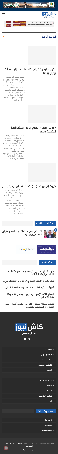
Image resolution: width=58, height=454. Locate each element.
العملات (49, 390)
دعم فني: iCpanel (29, 449)
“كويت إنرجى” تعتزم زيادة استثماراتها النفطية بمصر (33, 129)
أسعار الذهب (47, 425)
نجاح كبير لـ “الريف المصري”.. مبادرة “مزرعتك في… (28, 281)
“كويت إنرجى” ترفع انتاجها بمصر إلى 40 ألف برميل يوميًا (30, 71)
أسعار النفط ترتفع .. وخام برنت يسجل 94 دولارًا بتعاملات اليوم (30, 295)
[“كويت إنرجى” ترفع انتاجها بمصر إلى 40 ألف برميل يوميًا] (42, 55)
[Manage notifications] (6, 448)
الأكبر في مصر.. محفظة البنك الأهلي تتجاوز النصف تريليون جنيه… (22, 233)
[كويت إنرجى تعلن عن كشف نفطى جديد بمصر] (42, 172)
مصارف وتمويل (47, 359)
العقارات (49, 370)
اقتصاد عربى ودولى (45, 364)
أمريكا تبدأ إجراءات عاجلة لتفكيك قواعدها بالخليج (29, 287)
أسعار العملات (47, 430)
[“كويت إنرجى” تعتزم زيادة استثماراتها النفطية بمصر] (42, 114)
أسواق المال (47, 349)
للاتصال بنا (19, 443)
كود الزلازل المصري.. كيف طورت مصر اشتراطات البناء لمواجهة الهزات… (30, 272)
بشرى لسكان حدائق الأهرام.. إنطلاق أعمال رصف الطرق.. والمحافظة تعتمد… (29, 305)
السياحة (49, 401)
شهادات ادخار (47, 420)
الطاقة (49, 385)
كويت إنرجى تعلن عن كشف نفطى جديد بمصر (29, 186)
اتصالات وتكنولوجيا (45, 395)
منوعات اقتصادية (46, 380)
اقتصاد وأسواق (46, 354)
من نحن (11, 443)
